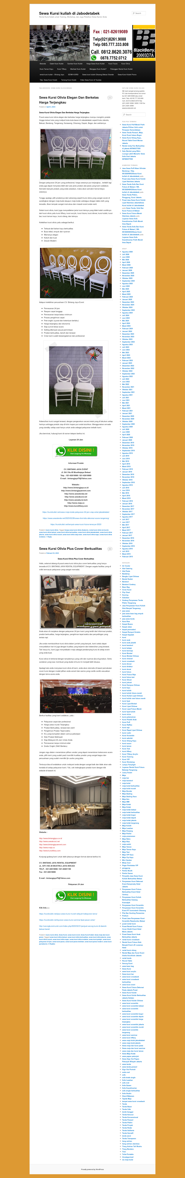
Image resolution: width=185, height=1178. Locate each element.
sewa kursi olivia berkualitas (67, 532)
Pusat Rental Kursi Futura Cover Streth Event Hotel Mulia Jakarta (132, 929)
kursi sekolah (127, 738)
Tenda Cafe (126, 1109)
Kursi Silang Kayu (129, 741)
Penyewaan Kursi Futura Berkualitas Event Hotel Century (131, 892)
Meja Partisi (126, 833)
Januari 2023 (127, 363)
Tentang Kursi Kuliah (68, 80)
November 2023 (128, 336)
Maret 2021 (126, 408)
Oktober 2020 (127, 421)
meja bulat (126, 783)
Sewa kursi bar (128, 974)
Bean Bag (126, 587)
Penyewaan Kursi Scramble (133, 905)
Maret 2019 (126, 466)
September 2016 (128, 546)
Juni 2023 (126, 349)
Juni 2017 (126, 522)
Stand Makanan (128, 1096)
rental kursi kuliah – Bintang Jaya (52, 74)
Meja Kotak (126, 804)
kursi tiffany (126, 751)
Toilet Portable (128, 1154)
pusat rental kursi (129, 923)
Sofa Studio (126, 1093)
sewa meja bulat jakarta (131, 1043)
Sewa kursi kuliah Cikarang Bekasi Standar (98, 74)
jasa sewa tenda (128, 619)
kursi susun (126, 743)
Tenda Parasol (127, 1120)
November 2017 (128, 509)
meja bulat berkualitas (130, 786)
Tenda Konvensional (130, 1117)
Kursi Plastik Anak (129, 719)
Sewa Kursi (63, 935)
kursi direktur (127, 666)
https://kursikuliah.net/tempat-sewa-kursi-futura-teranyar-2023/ (75, 524)
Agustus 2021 (127, 395)
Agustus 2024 (127, 312)
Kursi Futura (112, 63)
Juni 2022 (126, 381)
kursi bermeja (127, 650)
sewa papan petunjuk (130, 1056)
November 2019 (128, 445)
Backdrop (126, 573)
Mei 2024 (125, 320)
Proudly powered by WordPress (92, 1169)
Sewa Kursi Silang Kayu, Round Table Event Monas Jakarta (132, 140)
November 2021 (128, 387)
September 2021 (128, 392)
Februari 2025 (127, 297)
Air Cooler (126, 566)
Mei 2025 (125, 289)
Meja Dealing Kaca (129, 796)
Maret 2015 (126, 554)
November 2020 (128, 419)
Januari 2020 (127, 440)
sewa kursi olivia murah (53, 534)
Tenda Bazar (127, 1106)
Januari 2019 (127, 471)
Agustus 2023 (127, 344)
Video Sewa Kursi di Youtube (90, 80)
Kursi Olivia (125, 63)
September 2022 (128, 373)
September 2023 (128, 342)
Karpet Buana (127, 624)
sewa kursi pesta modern (94, 941)
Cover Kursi (126, 589)
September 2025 (128, 281)
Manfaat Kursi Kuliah (78, 69)
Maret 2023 (126, 358)
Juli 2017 (125, 519)
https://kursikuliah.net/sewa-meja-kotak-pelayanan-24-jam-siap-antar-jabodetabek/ (75, 512)
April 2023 (126, 355)
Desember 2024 (128, 302)
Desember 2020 (128, 416)
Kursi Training (127, 756)
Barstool (125, 581)
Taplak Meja (126, 1098)
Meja (124, 775)
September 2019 (128, 450)
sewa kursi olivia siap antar (72, 534)
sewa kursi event (74, 935)
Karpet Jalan (127, 627)
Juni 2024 (126, 318)
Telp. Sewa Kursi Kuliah (48, 80)
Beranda (43, 63)
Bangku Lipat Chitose (130, 576)
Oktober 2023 (127, 339)
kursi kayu (126, 687)
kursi (48, 530)
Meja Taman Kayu (129, 849)
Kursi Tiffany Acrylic (130, 754)
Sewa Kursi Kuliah (87, 935)
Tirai (124, 1151)
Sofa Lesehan (127, 1080)
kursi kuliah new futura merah (133, 698)
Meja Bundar (127, 791)
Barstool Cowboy (129, 584)
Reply (49, 537)
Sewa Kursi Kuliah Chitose (132, 1000)
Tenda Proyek (127, 1125)
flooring (125, 595)
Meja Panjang (127, 831)
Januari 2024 (127, 331)
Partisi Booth (127, 870)
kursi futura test (128, 677)
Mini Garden (127, 860)
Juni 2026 (126, 257)
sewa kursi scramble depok (132, 1016)
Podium (125, 915)
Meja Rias (126, 841)
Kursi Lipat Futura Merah (132, 709)
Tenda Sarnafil (127, 1133)
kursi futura (126, 672)
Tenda (124, 1104)
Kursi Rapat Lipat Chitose (132, 730)
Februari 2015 (127, 556)
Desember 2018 (128, 474)
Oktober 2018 (127, 480)
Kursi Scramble (128, 735)
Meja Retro (126, 839)
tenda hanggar (127, 1112)
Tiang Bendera (128, 1149)
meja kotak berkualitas (131, 812)
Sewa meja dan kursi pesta (132, 1045)
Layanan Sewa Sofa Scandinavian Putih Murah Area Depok (132, 221)
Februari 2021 (127, 410)
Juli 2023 (125, 347)
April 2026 (126, 262)
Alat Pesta (126, 571)
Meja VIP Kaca (127, 854)
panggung (126, 868)
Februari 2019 (127, 469)
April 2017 (126, 527)
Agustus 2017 (127, 517)
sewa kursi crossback (130, 976)
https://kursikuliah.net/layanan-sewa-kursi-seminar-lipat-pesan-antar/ (67, 919)
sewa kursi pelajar (95, 939)
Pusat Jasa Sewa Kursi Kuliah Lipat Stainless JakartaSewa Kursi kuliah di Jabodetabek (133, 202)
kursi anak (126, 640)
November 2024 (128, 304)
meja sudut (126, 844)
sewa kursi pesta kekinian (74, 941)
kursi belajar (127, 648)
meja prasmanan (128, 836)
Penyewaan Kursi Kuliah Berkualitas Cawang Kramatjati (131, 900)
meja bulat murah (129, 788)
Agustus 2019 (127, 453)
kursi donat (126, 669)
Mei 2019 (125, 461)
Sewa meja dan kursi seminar (133, 1048)
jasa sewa (126, 611)
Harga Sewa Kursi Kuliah (95, 63)
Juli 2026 (125, 254)
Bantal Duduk (127, 579)
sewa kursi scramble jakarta (133, 1024)
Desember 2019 (128, 442)
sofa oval (125, 1082)
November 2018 (128, 477)
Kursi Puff (126, 722)
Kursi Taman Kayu (46, 69)
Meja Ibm (125, 799)
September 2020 (128, 424)
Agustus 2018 (127, 485)
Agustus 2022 (127, 376)
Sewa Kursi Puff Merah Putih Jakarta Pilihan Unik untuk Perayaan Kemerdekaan (133, 127)
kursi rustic (126, 733)
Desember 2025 (128, 273)
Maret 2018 (126, 498)
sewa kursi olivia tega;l (91, 534)
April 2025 (126, 291)
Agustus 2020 (127, 426)
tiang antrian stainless (130, 1143)
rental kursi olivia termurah (98, 530)
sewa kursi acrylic (129, 971)
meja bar (125, 778)
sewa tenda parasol (129, 1067)
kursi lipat (126, 701)
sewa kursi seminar (129, 1035)
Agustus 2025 (127, 283)
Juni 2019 (126, 458)
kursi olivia (54, 530)
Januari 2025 (127, 299)
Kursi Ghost (127, 680)
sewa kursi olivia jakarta (97, 937)
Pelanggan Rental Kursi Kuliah (121, 69)
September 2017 (128, 514)
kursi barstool (127, 645)
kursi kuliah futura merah (132, 693)
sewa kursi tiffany (129, 1037)
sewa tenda (126, 1064)
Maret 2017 (126, 530)
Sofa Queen (126, 1085)
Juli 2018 (125, 487)
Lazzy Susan (127, 772)
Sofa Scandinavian (129, 1088)
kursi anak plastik (129, 642)
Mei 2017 (125, 525)
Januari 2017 (127, 535)
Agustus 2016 (127, 548)
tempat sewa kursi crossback (133, 1101)
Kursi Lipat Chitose (129, 706)
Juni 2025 (126, 286)
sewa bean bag (128, 966)
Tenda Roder (127, 1128)
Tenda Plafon (127, 1122)
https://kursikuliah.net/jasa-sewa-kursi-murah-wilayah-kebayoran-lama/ (68, 913)
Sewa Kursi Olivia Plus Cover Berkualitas (70, 548)
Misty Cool (126, 863)
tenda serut (126, 1136)
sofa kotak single (128, 1077)
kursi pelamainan (129, 717)
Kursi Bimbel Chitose (130, 656)
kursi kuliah (126, 690)
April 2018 (126, 495)
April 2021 (126, 405)
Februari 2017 (127, 532)
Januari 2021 (127, 413)
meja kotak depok (129, 817)
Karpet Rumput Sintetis (131, 632)
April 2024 (126, 323)
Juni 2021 (126, 400)
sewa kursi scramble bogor (132, 1014)
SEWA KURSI (73, 74)
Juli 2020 (125, 429)
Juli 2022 (125, 379)
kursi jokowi (127, 682)
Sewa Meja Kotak (128, 1053)
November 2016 (128, 540)
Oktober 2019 (127, 448)
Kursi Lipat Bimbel (129, 703)
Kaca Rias (126, 621)
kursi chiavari (127, 658)
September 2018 (128, 482)
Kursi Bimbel (127, 653)
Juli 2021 (125, 397)
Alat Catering (127, 568)
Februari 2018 (127, 501)
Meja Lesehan (127, 828)
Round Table (127, 961)
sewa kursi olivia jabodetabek (88, 532)
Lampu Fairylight (129, 764)
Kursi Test (126, 748)
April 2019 (126, 464)
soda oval (126, 1072)
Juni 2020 (126, 432)
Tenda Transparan (129, 1138)
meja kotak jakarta (129, 820)
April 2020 (126, 434)
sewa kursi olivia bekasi (47, 532)
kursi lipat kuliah (128, 711)
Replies (51, 944)
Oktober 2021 (127, 389)
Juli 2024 (125, 315)
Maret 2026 (126, 265)
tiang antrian (127, 1141)
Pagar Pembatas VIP (130, 865)
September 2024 (128, 310)
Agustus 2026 (127, 251)
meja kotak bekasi (129, 809)
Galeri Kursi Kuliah (56, 63)
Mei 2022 (125, 384)
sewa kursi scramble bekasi (133, 1006)
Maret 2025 (126, 294)
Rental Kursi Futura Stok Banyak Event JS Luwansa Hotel (132, 945)
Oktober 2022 (127, 371)
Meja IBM (125, 802)
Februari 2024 (127, 328)
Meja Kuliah (126, 825)
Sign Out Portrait (128, 1069)
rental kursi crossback (130, 939)
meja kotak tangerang (130, 823)
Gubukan (125, 597)
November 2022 (128, 368)
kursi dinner (127, 664)
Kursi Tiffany (61, 69)
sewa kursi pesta (58, 941)
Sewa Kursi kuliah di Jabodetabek (69, 13)
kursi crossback (128, 661)
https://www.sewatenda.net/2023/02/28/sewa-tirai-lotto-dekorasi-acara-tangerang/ (76, 518)
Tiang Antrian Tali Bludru (132, 1146)
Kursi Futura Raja (129, 674)
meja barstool (127, 780)
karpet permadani (129, 629)
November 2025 (128, 275)
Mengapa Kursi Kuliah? (98, 69)
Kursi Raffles (127, 725)
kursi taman (126, 746)
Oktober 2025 (127, 278)
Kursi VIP (126, 759)
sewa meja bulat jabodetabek (133, 1040)
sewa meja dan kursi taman (132, 1051)
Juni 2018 (126, 490)
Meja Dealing (127, 793)
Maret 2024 (126, 326)
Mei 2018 (125, 493)
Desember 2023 (128, 334)
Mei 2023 (125, 352)
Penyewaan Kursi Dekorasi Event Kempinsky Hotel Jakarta (132, 884)
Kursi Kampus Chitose (131, 685)
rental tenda (126, 958)
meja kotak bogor (129, 815)
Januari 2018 (127, 503)
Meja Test (126, 852)
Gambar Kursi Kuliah (74, 63)
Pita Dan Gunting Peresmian (133, 913)
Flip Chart (126, 592)
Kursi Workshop (128, 762)
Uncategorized (127, 1157)
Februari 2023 (127, 360)
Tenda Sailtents (128, 1130)
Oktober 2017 (127, 511)
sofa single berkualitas (131, 1090)
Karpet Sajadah (128, 634)
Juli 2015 (125, 551)
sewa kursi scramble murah (133, 1027)
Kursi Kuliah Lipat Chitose (132, 695)
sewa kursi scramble (130, 1003)
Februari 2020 (127, 437)
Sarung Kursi (127, 963)
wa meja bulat (127, 1159)
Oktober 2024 (127, 307)
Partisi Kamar (127, 873)
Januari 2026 (127, 270)
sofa (123, 1075)
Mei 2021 (125, 403)
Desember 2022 (128, 365)
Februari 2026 (127, 267)
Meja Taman (127, 847)
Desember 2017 (128, 506)
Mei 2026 (125, 259)
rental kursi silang (129, 950)
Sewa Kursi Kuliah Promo (127, 74)
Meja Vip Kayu (127, 857)
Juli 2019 (125, 456)
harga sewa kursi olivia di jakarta (76, 530)
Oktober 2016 (127, 543)
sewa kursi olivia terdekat (79, 939)
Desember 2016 (128, 538)
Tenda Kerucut (127, 1114)
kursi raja (126, 727)
